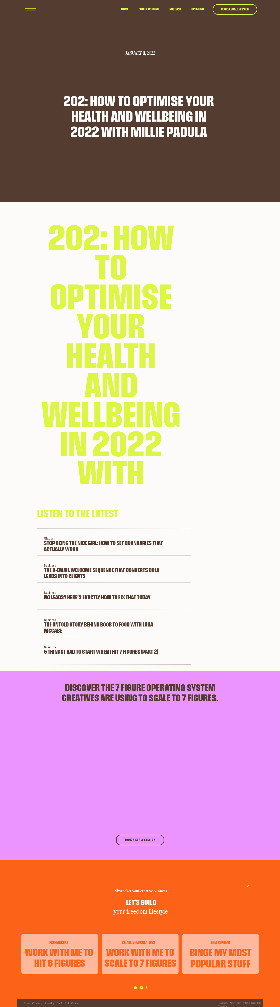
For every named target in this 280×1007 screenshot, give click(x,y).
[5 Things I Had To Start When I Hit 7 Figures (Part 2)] (29, 650)
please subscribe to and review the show (76, 868)
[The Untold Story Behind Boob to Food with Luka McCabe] (29, 623)
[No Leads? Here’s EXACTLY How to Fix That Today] (29, 596)
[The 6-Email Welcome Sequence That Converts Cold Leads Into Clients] (29, 569)
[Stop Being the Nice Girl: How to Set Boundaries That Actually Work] (29, 542)
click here (50, 911)
